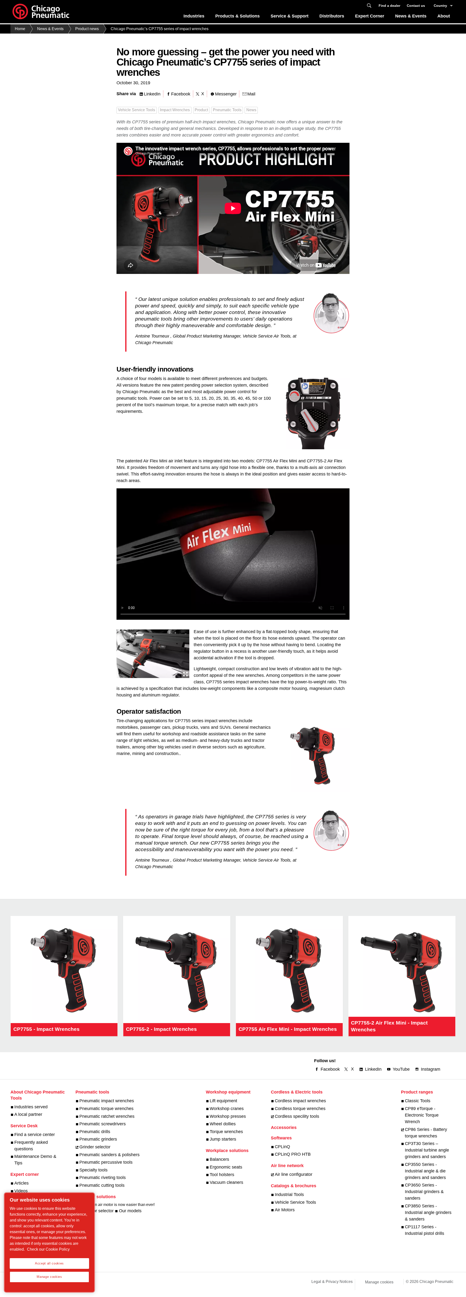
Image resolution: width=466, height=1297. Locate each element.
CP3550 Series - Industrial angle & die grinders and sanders (425, 1171)
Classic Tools (417, 1100)
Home (20, 29)
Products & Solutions (237, 16)
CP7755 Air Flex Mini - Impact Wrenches (288, 1029)
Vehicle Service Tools (136, 110)
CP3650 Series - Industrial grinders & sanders (424, 1192)
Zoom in (185, 674)
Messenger (226, 94)
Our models (130, 1210)
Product (201, 110)
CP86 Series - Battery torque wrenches (426, 1132)
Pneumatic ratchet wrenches (106, 1116)
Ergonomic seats (226, 1167)
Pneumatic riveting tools (102, 1177)
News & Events (410, 16)
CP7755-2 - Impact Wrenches (161, 1029)
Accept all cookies (49, 1263)
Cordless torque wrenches (300, 1108)
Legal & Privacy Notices (332, 1282)
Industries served (31, 1106)
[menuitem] (194, 17)
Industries (193, 16)
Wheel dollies (223, 1123)
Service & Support (289, 16)
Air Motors (285, 1209)
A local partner (28, 1114)
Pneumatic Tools (227, 110)
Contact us (416, 6)
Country (440, 6)
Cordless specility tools (297, 1116)
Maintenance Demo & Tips (35, 1159)
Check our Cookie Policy (48, 1249)
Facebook (180, 94)
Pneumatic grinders (98, 1139)
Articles (21, 1183)
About (443, 16)
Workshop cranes (227, 1108)
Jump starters (223, 1139)
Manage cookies (379, 1282)
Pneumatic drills (94, 1131)
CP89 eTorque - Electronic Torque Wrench (422, 1115)
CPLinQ (282, 1146)
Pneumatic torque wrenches (106, 1108)
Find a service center (34, 1134)
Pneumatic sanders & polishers (109, 1154)
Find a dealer (389, 6)
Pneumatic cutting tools (102, 1185)
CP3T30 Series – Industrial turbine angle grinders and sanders (427, 1150)
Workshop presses (228, 1116)
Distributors (331, 16)
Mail (251, 94)
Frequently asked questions (31, 1145)
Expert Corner (369, 16)
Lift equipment (223, 1100)
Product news (87, 29)
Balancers (219, 1159)
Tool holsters (222, 1174)
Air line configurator (293, 1174)
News (251, 110)
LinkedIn (152, 94)
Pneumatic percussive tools (106, 1162)
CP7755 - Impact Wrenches (46, 1029)
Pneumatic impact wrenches (106, 1100)
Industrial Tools (289, 1194)
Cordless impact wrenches (300, 1100)
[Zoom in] (152, 652)
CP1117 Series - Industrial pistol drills (424, 1230)
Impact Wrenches (175, 110)
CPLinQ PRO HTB (293, 1154)
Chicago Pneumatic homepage (40, 11)
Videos (21, 1190)
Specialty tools (93, 1170)
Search (369, 5)
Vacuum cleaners (226, 1182)
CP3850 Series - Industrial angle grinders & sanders (428, 1212)
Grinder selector (94, 1146)
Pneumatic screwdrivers (102, 1123)
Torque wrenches (226, 1131)
